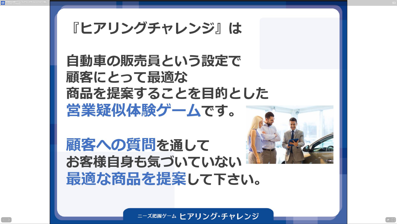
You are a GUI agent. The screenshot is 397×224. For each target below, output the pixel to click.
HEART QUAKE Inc (14, 3)
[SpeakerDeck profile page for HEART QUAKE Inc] (3, 3)
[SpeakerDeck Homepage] (394, 3)
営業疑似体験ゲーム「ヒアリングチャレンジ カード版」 (26, 2)
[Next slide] (9, 219)
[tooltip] (388, 219)
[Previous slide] (3, 219)
